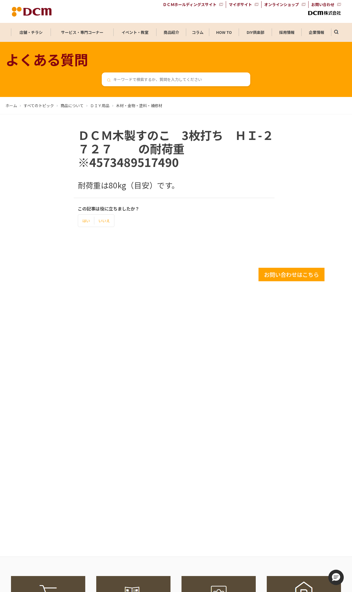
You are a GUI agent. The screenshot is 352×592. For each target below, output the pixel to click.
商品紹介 (171, 32)
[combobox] (176, 79)
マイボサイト (240, 4)
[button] (336, 577)
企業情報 (316, 32)
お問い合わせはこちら (291, 275)
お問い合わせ (322, 4)
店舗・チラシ (31, 32)
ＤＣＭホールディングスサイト (189, 4)
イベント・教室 (135, 32)
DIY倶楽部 (255, 32)
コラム (198, 32)
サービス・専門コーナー (82, 32)
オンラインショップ (281, 4)
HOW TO (224, 32)
